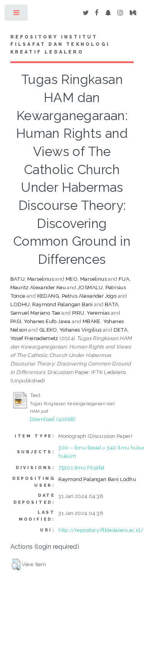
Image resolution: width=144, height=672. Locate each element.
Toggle (16, 14)
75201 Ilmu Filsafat (81, 467)
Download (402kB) (53, 419)
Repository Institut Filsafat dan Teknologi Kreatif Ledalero (60, 44)
